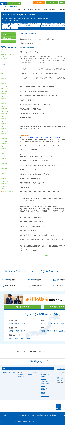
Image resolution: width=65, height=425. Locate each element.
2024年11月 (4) (4, 88)
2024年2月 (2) (4, 106)
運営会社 (19, 421)
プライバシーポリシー (5, 421)
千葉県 (62, 324)
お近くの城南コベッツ (49, 9)
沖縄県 (28, 338)
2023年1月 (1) (4, 136)
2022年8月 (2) (4, 146)
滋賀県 (60, 331)
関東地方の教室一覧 (21, 415)
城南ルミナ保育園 (45, 381)
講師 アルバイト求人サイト (32, 351)
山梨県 (11, 331)
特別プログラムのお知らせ (28, 33)
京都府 (55, 331)
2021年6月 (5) (4, 178)
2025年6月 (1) (4, 81)
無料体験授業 (39, 2)
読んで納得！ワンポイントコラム (21, 271)
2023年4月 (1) (4, 128)
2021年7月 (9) (4, 176)
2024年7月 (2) (4, 98)
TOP (1, 415)
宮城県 (17, 324)
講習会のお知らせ (5, 58)
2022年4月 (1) (4, 153)
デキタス (30, 374)
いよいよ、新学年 (5, 49)
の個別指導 (10, 280)
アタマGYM (43, 379)
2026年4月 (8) (4, 73)
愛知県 (23, 331)
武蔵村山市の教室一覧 (42, 415)
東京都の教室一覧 (31, 415)
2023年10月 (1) (5, 113)
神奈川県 (49, 324)
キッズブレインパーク (46, 374)
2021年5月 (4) (4, 181)
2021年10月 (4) (5, 168)
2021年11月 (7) (4, 166)
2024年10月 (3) (5, 91)
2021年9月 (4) (4, 171)
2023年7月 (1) (4, 121)
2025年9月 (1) (4, 76)
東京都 (43, 324)
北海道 (11, 324)
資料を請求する (22, 306)
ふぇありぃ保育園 (45, 383)
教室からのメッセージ (35, 9)
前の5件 (46, 255)
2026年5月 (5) (4, 71)
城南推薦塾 (20, 374)
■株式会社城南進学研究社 (9, 372)
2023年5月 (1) (4, 126)
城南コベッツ (21, 376)
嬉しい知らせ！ (5, 52)
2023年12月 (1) (5, 108)
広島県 (11, 338)
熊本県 (23, 338)
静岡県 (17, 331)
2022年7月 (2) (4, 148)
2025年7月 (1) (4, 78)
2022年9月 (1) (4, 143)
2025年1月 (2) (4, 83)
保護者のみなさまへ (36, 285)
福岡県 (17, 338)
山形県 (23, 324)
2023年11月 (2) (4, 111)
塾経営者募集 (25, 421)
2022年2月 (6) (4, 158)
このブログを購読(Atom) (8, 191)
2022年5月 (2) (4, 151)
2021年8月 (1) (4, 173)
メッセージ (6, 42)
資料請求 (52, 2)
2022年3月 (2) (4, 156)
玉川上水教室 (53, 415)
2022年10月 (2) (5, 141)
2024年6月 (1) (4, 101)
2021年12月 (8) (5, 163)
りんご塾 (43, 386)
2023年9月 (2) (4, 116)
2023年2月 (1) (4, 133)
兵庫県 (43, 331)
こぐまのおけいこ (45, 396)
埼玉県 (56, 324)
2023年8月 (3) (4, 118)
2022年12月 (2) (5, 138)
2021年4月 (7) (4, 183)
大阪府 (49, 331)
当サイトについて (32, 421)
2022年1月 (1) (4, 161)
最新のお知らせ (21, 9)
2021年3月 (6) (4, 186)
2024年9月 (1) (4, 93)
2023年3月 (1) (4, 131)
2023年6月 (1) (4, 123)
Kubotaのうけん (44, 376)
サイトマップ (13, 421)
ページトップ (58, 408)
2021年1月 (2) (4, 188)
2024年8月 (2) (4, 96)
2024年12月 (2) (5, 86)
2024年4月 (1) (4, 103)
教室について (7, 9)
